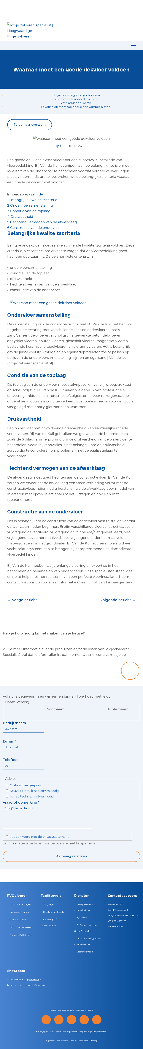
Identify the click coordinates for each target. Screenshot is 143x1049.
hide (39, 194)
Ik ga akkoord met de (39, 836)
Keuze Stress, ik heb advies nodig (34, 791)
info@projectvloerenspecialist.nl (123, 915)
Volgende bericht (115, 600)
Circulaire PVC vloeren (20, 935)
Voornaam (56, 709)
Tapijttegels (49, 904)
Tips (57, 146)
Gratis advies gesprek (25, 785)
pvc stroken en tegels (20, 904)
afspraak (34, 979)
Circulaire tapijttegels (53, 912)
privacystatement (56, 836)
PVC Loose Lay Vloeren (21, 927)
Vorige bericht (24, 600)
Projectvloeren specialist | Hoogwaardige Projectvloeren (80, 1031)
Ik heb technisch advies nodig (32, 796)
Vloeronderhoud (85, 951)
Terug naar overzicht (30, 124)
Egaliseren (82, 917)
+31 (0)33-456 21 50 (117, 921)
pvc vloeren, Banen (19, 912)
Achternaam (117, 709)
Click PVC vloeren (18, 919)
